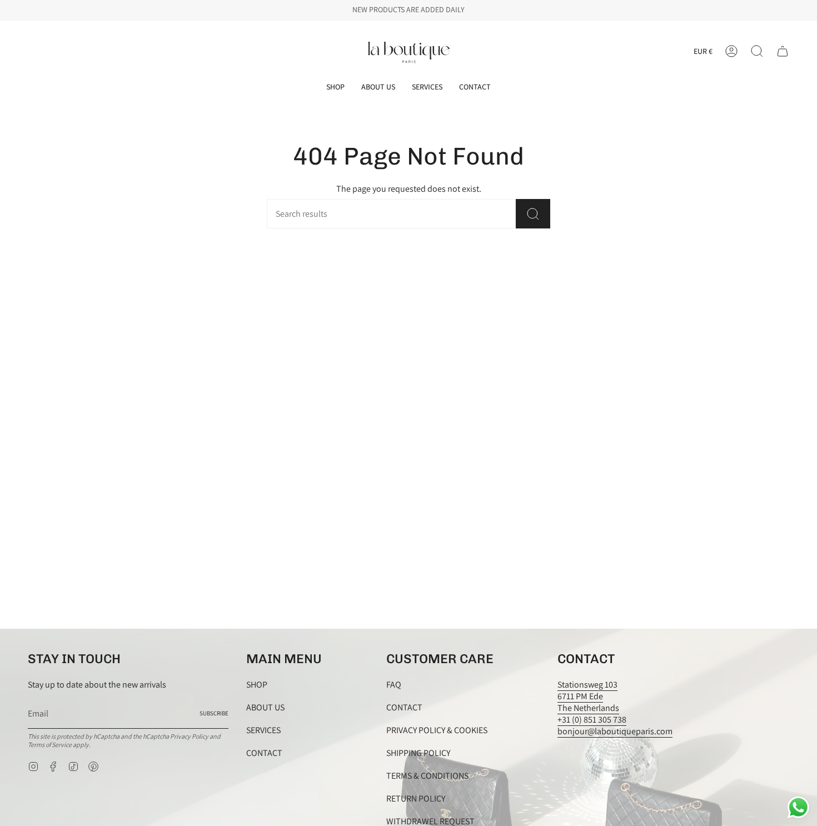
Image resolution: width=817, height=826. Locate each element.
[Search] (533, 213)
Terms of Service (50, 744)
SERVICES (263, 730)
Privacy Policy (189, 736)
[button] (335, 87)
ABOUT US (265, 707)
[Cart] (782, 51)
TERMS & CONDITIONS (427, 776)
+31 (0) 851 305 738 (591, 719)
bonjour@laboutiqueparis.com (614, 731)
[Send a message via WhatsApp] (798, 807)
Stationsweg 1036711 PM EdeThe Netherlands (588, 696)
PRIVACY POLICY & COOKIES (436, 730)
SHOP (256, 684)
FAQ (393, 684)
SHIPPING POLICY (418, 753)
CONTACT (264, 753)
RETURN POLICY (415, 798)
